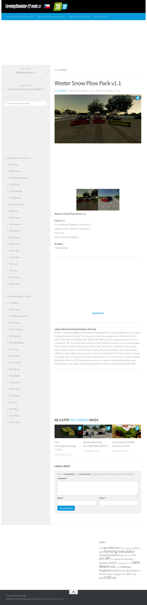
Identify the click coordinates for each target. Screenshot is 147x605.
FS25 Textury (14, 277)
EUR (101, 552)
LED (112, 567)
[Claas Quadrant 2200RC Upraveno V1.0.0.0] (126, 431)
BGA (112, 548)
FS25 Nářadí (14, 231)
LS (120, 567)
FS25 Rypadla (15, 197)
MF (113, 571)
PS (121, 574)
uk (136, 574)
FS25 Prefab (14, 250)
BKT (118, 548)
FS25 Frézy (13, 211)
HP (107, 558)
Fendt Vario (128, 555)
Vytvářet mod (100, 16)
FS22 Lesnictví (15, 362)
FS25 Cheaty (14, 284)
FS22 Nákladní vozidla (18, 316)
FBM (122, 555)
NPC (139, 571)
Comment (62, 478)
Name (60, 498)
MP (120, 571)
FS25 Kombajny (15, 191)
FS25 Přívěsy (14, 184)
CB (122, 548)
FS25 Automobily (16, 204)
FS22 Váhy (13, 409)
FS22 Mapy (13, 303)
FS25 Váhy (13, 270)
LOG (117, 567)
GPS (102, 559)
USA (101, 578)
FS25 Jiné (13, 264)
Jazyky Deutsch (122, 563)
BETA (106, 548)
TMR (132, 574)
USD (107, 577)
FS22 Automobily (16, 342)
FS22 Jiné (13, 402)
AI (102, 548)
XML (114, 578)
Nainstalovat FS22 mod (79, 16)
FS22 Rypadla (15, 336)
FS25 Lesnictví (15, 224)
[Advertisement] (73, 42)
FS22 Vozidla (14, 356)
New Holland (132, 570)
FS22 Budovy (14, 382)
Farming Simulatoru (109, 555)
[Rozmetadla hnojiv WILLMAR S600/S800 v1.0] (97, 431)
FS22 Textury (14, 415)
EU (140, 548)
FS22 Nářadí (61, 69)
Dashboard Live (129, 548)
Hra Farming (115, 559)
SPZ (128, 574)
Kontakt (22, 595)
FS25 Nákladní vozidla (18, 178)
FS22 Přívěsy (14, 322)
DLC (136, 548)
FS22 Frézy (13, 349)
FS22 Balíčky (14, 395)
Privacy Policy (12, 595)
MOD (117, 570)
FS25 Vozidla (14, 217)
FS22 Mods (10, 599)
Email (102, 498)
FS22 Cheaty (14, 422)
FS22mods (61, 90)
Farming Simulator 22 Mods (27, 599)
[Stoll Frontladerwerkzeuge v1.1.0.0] (69, 431)
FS (134, 555)
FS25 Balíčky (14, 257)
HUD (111, 563)
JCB (129, 563)
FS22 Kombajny (15, 329)
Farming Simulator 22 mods (50, 16)
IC (115, 563)
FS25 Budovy (14, 244)
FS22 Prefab (14, 389)
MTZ (124, 570)
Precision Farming (113, 574)
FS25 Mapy (13, 164)
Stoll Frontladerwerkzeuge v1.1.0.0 (65, 446)
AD (100, 548)
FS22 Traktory (15, 309)
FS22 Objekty (14, 375)
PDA (103, 574)
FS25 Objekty (14, 237)
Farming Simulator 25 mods (18, 16)
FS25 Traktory (15, 171)
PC (100, 574)
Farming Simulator (119, 551)
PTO (124, 574)
